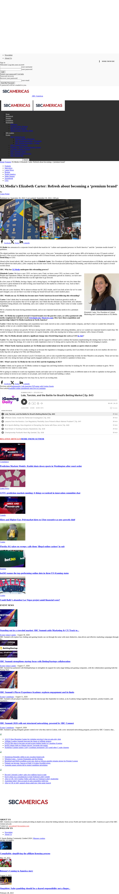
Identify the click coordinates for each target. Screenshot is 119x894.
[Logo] (17, 110)
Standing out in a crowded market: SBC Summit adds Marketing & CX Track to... (39, 630)
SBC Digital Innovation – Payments (28, 141)
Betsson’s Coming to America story (16, 871)
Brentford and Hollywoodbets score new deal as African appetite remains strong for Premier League (41, 761)
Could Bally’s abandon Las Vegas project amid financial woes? (30, 600)
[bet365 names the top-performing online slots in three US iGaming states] (12, 567)
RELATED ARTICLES (10, 439)
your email (25, 80)
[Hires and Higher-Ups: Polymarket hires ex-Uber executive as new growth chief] (12, 513)
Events (8, 135)
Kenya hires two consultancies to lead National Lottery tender (27, 777)
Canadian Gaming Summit (20, 149)
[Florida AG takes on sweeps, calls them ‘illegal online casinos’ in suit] (12, 540)
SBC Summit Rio (16, 156)
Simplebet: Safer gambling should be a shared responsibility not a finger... (35, 888)
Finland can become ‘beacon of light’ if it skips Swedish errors (28, 763)
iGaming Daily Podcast (19, 126)
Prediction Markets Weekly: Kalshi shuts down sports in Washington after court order (41, 466)
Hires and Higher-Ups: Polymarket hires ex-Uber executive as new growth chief (37, 519)
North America (10, 174)
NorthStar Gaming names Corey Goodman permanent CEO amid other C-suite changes (37, 747)
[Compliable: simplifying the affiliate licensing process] (6, 849)
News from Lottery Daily (21, 770)
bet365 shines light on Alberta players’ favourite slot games (26, 745)
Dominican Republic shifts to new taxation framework (24, 757)
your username (26, 67)
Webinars (13, 124)
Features (8, 162)
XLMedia (16, 269)
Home (8, 114)
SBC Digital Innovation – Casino (27, 143)
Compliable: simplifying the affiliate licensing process (25, 853)
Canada (3, 515)
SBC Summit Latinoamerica (20, 154)
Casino (2, 542)
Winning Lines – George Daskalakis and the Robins (24, 759)
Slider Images (10, 176)
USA (6, 180)
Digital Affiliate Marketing (25, 139)
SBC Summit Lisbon (18, 151)
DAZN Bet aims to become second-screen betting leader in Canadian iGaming (33, 743)
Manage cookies (39, 838)
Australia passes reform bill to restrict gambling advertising (26, 765)
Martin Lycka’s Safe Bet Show (21, 131)
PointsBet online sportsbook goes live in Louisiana (27, 388)
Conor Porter (5, 194)
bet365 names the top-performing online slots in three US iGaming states (34, 573)
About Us (8, 58)
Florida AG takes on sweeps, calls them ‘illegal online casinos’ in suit (32, 546)
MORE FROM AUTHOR (32, 439)
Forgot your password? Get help (12, 74)
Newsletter (9, 55)
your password (26, 69)
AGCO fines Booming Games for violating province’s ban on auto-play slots (33, 739)
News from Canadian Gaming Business (29, 734)
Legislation (9, 120)
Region (7, 172)
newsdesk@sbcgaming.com (19, 826)
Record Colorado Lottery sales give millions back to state (25, 775)
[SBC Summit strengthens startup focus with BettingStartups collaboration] (8, 657)
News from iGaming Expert (22, 752)
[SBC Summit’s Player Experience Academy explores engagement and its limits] (8, 688)
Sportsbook (9, 116)
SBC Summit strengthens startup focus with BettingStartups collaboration (35, 661)
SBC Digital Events (17, 137)
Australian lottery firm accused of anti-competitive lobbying (26, 781)
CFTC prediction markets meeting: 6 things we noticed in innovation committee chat (40, 493)
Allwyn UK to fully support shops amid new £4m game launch (28, 783)
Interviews (8, 168)
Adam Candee (10, 635)
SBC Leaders (10, 133)
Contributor (9, 697)
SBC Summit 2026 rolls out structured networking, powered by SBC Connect (37, 723)
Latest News (9, 170)
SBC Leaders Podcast (18, 129)
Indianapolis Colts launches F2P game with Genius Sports (32, 386)
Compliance (4, 462)
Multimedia (9, 122)
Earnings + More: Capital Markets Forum (25, 147)
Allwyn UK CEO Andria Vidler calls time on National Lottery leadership (31, 779)
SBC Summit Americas (19, 145)
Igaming (8, 118)
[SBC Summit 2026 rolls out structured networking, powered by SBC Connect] (8, 719)
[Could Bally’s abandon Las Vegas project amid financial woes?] (12, 593)
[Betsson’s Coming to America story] (6, 866)
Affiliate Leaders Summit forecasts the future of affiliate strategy (28, 741)
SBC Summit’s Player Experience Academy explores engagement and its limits (37, 692)
